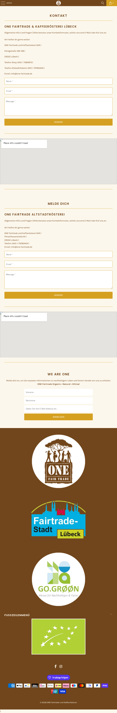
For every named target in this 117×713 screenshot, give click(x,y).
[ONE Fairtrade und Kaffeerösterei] (58, 3)
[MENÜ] (1, 3)
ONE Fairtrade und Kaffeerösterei (62, 702)
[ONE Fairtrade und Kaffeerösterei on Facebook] (55, 667)
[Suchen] (103, 3)
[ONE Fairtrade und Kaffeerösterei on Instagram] (61, 667)
